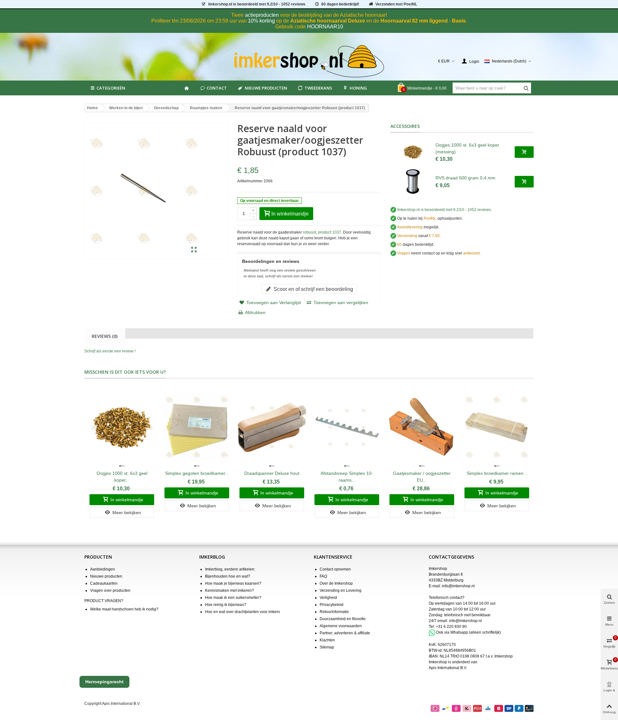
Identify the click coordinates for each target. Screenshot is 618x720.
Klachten (327, 640)
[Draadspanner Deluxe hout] (272, 427)
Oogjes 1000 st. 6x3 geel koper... (122, 477)
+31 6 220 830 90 (451, 626)
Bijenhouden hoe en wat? (227, 576)
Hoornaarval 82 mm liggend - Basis (423, 21)
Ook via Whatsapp (452, 632)
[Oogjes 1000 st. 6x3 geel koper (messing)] (412, 152)
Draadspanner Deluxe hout (271, 473)
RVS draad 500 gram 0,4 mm (465, 177)
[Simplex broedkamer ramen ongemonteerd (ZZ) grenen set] (497, 427)
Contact (217, 88)
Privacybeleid (331, 604)
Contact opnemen (335, 569)
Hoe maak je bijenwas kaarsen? (233, 583)
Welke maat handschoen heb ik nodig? (124, 609)
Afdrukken (255, 312)
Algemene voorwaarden (341, 626)
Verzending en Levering (340, 590)
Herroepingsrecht (104, 681)
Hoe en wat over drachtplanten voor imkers (242, 612)
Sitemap (327, 647)
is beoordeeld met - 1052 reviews (256, 4)
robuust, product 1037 (322, 232)
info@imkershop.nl (458, 586)
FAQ (323, 576)
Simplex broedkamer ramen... (497, 473)
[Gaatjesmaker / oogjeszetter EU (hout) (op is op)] (422, 427)
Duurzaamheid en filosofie (343, 619)
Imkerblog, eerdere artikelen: (230, 569)
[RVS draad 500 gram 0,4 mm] (412, 182)
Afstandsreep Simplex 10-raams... (347, 477)
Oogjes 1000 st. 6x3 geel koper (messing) (467, 148)
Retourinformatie (334, 612)
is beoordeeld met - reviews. (444, 209)
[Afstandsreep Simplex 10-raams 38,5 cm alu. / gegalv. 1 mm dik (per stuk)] (347, 427)
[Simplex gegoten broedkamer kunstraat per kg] (197, 427)
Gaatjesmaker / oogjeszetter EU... (422, 477)
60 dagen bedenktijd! (340, 4)
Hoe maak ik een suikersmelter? (233, 597)
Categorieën (111, 88)
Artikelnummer (250, 181)
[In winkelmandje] (524, 152)
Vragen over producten (110, 590)
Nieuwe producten (266, 88)
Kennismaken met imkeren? (229, 590)
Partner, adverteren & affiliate (345, 633)
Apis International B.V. (448, 668)
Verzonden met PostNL (396, 4)
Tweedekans (318, 88)
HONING (358, 88)
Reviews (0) (104, 336)
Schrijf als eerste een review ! (110, 351)
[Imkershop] (309, 61)
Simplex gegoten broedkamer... (197, 473)
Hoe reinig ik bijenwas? (225, 604)
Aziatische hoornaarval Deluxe (327, 21)
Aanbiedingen (102, 569)
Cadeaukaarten (103, 583)
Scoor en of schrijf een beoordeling (312, 289)
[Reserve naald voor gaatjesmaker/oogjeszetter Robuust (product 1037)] (194, 250)
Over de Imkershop (336, 583)
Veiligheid (328, 597)
